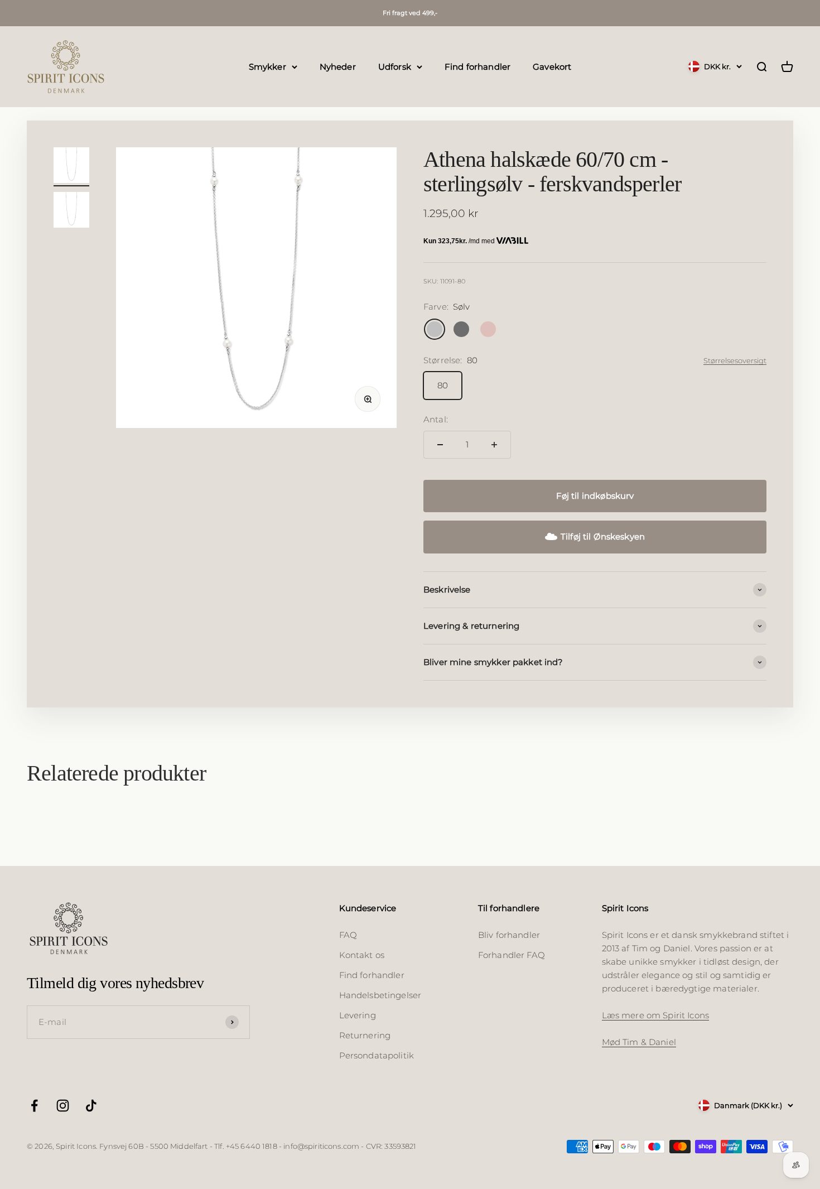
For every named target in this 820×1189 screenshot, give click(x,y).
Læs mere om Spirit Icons (656, 1015)
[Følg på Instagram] (62, 1105)
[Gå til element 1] (71, 166)
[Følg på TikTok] (91, 1105)
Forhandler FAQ (511, 955)
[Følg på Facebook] (34, 1105)
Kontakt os (362, 955)
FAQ (348, 935)
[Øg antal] (494, 444)
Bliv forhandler (509, 935)
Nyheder (338, 66)
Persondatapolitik (376, 1055)
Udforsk (394, 66)
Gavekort (552, 66)
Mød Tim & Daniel (639, 1042)
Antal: (435, 419)
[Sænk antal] (440, 444)
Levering (357, 1015)
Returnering (365, 1035)
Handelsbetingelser (380, 995)
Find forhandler (477, 66)
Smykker (267, 66)
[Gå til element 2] (71, 211)
